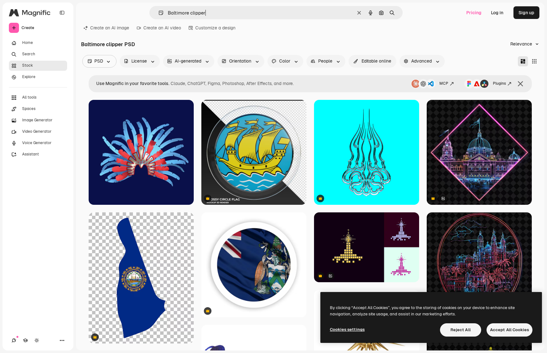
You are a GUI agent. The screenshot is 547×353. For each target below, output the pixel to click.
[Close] (520, 84)
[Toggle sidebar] (62, 13)
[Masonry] (523, 61)
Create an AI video (162, 28)
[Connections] (14, 340)
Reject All (460, 329)
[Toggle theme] (37, 340)
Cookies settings (347, 329)
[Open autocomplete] (158, 12)
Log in (497, 12)
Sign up (526, 12)
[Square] (534, 61)
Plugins (499, 83)
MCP (443, 83)
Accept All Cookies (509, 329)
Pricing (473, 12)
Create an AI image (109, 28)
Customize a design (215, 28)
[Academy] (25, 340)
